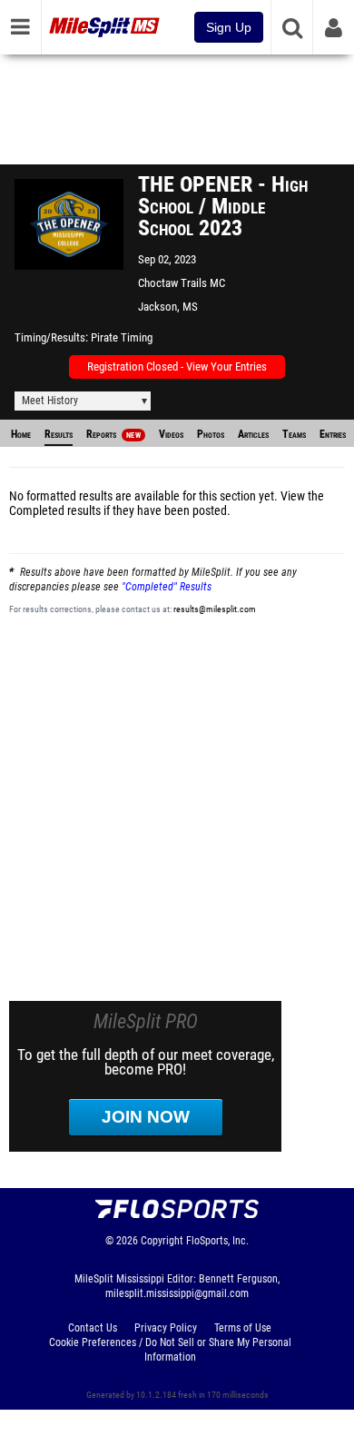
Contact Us (92, 1328)
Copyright (162, 1240)
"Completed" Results (166, 586)
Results (58, 434)
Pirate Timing (121, 337)
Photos (210, 434)
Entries (333, 434)
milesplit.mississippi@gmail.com (177, 1293)
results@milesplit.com (214, 609)
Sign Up (228, 27)
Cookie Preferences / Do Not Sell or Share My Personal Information (170, 1349)
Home (21, 434)
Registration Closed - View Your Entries (177, 366)
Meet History (50, 400)
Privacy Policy (165, 1328)
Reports (113, 434)
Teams (294, 434)
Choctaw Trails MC (181, 283)
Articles (253, 434)
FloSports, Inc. (217, 1240)
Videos (171, 434)
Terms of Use (242, 1328)
